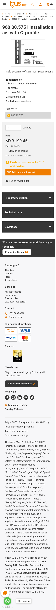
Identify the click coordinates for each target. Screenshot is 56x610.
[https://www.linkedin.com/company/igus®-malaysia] (19, 397)
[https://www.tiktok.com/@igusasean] (32, 397)
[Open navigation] (4, 4)
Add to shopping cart (21, 173)
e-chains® (19, 14)
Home (7, 14)
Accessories (34, 14)
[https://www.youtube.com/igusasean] (25, 397)
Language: (17, 405)
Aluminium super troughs (24, 16)
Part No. (9, 108)
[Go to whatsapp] (7, 601)
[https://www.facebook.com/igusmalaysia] (7, 397)
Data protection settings (16, 435)
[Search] (33, 4)
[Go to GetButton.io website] (7, 607)
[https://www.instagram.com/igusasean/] (13, 397)
